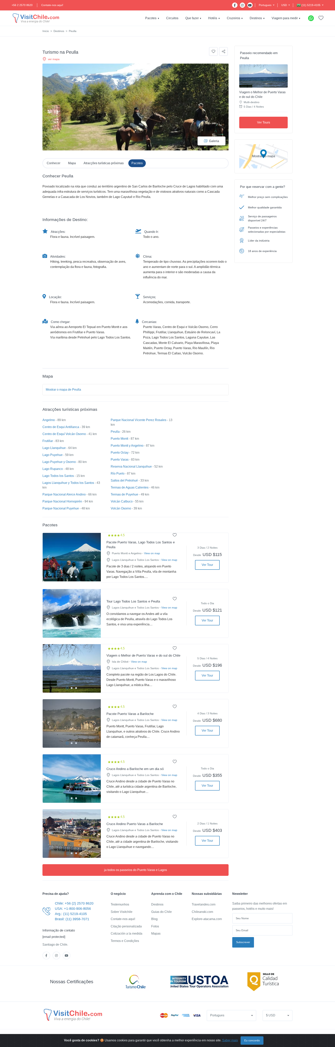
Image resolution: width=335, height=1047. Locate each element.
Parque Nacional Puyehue (60, 508)
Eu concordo (252, 1040)
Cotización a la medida (126, 933)
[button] (266, 5)
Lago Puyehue (52, 455)
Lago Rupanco (52, 468)
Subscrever (243, 942)
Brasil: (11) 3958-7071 (72, 919)
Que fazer (192, 18)
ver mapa (54, 59)
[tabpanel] (72, 557)
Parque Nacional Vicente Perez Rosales (138, 420)
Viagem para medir (285, 18)
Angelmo (48, 420)
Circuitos (172, 18)
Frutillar (47, 441)
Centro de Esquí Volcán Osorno (64, 434)
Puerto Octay (120, 452)
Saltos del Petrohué (124, 480)
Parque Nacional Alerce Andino (64, 494)
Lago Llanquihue (54, 448)
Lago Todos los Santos (58, 475)
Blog (154, 919)
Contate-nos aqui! (52, 5)
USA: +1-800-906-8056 (73, 909)
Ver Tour (207, 564)
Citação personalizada (126, 926)
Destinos (256, 18)
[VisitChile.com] (72, 1015)
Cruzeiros (233, 18)
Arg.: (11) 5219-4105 (71, 914)
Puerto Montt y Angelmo (127, 445)
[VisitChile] (36, 18)
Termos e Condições (125, 941)
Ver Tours (263, 122)
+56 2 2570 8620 (22, 5)
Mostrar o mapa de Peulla (63, 389)
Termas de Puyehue (124, 494)
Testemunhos (120, 904)
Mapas (156, 933)
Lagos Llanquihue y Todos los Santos (68, 482)
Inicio (45, 31)
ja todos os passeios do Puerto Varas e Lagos (135, 870)
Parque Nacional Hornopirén (62, 501)
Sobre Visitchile (121, 911)
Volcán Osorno (121, 508)
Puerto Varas (120, 459)
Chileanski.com (202, 911)
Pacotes (150, 18)
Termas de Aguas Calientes (130, 487)
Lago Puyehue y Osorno (59, 462)
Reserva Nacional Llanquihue (131, 466)
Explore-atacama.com (207, 919)
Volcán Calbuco (122, 501)
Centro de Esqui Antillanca (60, 427)
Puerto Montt (119, 438)
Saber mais (230, 1040)
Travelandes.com (203, 904)
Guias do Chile (161, 911)
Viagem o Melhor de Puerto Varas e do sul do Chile (262, 94)
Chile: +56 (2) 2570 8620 (74, 903)
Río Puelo (117, 473)
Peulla (115, 431)
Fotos (155, 926)
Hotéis (212, 18)
